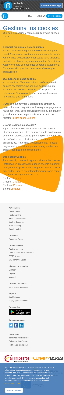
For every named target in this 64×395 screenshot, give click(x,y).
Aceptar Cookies (14, 390)
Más (30, 16)
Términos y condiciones (19, 338)
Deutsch (12, 270)
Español (12, 277)
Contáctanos (14, 211)
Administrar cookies (13, 383)
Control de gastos (16, 222)
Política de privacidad (18, 345)
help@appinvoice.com (18, 300)
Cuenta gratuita (54, 16)
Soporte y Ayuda (16, 239)
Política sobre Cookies (23, 118)
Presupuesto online (17, 218)
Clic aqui (16, 178)
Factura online (15, 215)
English (12, 273)
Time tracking (15, 225)
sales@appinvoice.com (19, 287)
